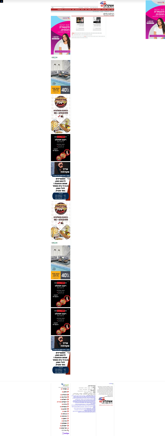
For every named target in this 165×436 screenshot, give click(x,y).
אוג (84, 34)
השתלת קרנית (82, 402)
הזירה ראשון (78, 409)
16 (96, 36)
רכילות (111, 11)
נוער (91, 394)
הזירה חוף (82, 409)
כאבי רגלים (77, 404)
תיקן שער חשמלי (92, 411)
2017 (80, 33)
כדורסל (91, 392)
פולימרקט (80, 404)
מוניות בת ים (93, 409)
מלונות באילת (93, 397)
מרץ (76, 34)
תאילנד (85, 402)
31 (86, 37)
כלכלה (86, 387)
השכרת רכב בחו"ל (82, 395)
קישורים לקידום (84, 405)
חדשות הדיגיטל (76, 396)
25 (77, 37)
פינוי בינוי (84, 399)
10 (86, 36)
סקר (86, 9)
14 (92, 36)
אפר (77, 34)
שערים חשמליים (92, 398)
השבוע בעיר (98, 9)
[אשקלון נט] (111, 383)
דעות (94, 393)
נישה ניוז (94, 399)
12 (89, 36)
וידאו (93, 9)
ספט (86, 34)
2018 (83, 33)
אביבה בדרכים (67, 9)
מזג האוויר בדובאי (89, 404)
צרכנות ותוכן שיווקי (91, 385)
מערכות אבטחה (86, 410)
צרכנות (89, 386)
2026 (101, 33)
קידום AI (74, 397)
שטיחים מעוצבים (86, 408)
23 (73, 37)
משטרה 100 (93, 387)
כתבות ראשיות (76, 393)
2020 (87, 33)
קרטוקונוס (77, 398)
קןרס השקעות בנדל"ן (76, 401)
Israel (83, 406)
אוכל (94, 386)
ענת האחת (77, 9)
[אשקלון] (106, 8)
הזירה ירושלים (91, 410)
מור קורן (88, 401)
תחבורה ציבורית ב (90, 395)
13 (91, 36)
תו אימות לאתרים (79, 397)
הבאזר (78, 395)
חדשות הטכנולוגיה (89, 399)
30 (85, 37)
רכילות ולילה (106, 15)
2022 (92, 33)
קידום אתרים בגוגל (92, 396)
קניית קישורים (93, 395)
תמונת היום (85, 389)
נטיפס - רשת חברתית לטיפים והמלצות (106, 405)
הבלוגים (81, 393)
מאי (79, 34)
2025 (98, 33)
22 (72, 37)
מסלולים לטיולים (92, 400)
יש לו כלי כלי (98, 23)
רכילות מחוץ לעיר (96, 11)
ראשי (112, 9)
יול (82, 34)
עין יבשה (93, 404)
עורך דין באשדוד (81, 411)
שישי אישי (85, 394)
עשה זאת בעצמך (86, 396)
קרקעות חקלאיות (87, 411)
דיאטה (94, 401)
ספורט (89, 9)
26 (78, 37)
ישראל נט (93, 408)
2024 (96, 33)
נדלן (92, 386)
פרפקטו (80, 405)
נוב (89, 34)
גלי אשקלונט (60, 9)
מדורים (94, 394)
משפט (89, 387)
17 (97, 36)
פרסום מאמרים (88, 395)
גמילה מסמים (89, 405)
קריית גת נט (76, 411)
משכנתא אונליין (76, 405)
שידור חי (104, 9)
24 (75, 37)
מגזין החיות (84, 397)
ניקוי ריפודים (89, 409)
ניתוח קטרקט (81, 398)
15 (94, 36)
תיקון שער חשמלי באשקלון (91, 402)
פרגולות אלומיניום (89, 412)
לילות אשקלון (106, 11)
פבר (74, 34)
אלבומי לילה (90, 389)
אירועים (101, 11)
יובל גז (90, 408)
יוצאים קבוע (81, 401)
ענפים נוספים (86, 392)
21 (104, 36)
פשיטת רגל (85, 401)
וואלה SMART (79, 406)
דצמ (91, 34)
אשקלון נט (112, 15)
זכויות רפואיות (87, 406)
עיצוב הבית (88, 398)
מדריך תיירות (81, 396)
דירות (91, 403)
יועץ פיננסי (93, 405)
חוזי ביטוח (84, 404)
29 (83, 37)
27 (80, 37)
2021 (89, 33)
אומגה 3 (77, 408)
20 (102, 36)
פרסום (93, 412)
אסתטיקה (75, 406)
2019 (85, 33)
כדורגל (94, 392)
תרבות (82, 9)
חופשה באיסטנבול (92, 406)
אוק (87, 34)
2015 (76, 33)
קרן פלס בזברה (81, 23)
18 (99, 36)
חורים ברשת (88, 397)
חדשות (108, 9)
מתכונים (74, 400)
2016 (78, 33)
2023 (94, 33)
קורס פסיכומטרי (78, 400)
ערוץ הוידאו (91, 393)
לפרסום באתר (81, 7)
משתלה (85, 409)
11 (88, 36)
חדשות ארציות (81, 387)
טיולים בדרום (88, 400)
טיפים (85, 398)
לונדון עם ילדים (74, 395)
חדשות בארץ (85, 393)
